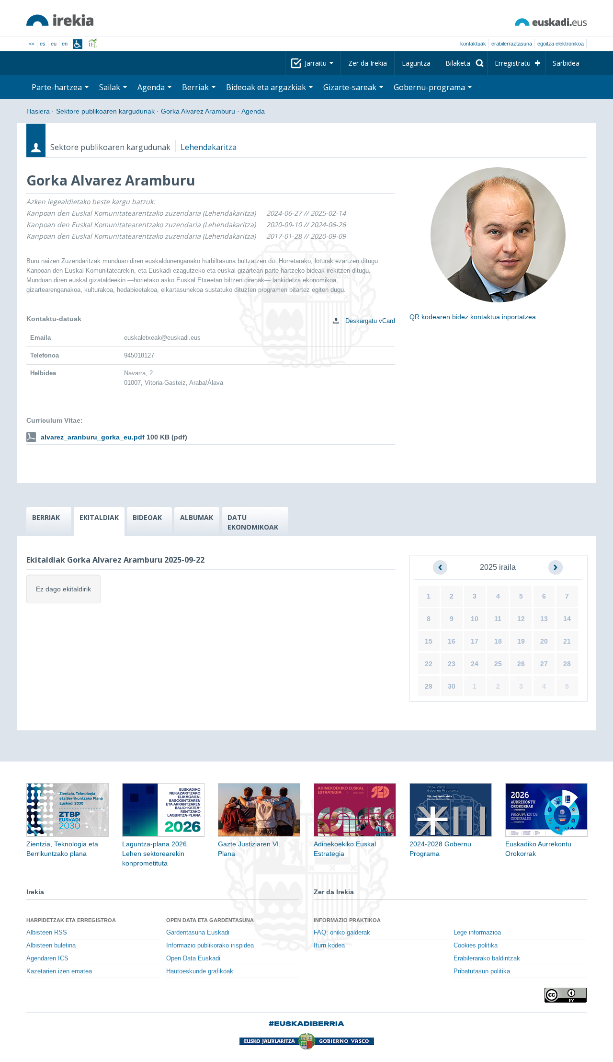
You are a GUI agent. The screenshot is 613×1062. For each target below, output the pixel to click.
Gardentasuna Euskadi (197, 932)
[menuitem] (462, 63)
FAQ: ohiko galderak (342, 932)
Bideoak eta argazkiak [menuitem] (267, 87)
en (65, 43)
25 (498, 664)
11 (497, 619)
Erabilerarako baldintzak (487, 958)
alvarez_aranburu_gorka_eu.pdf (93, 437)
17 (474, 641)
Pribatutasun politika (482, 971)
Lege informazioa (477, 932)
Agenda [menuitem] (152, 87)
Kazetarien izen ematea (59, 971)
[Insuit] (77, 44)
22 (428, 664)
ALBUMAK (196, 517)
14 (567, 619)
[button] (440, 567)
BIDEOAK (147, 517)
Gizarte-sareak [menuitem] (350, 87)
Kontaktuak (473, 43)
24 (474, 664)
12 (521, 619)
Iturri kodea (329, 945)
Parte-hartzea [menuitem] (58, 87)
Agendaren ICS (47, 958)
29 (428, 686)
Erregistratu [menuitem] (513, 63)
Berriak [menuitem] (196, 87)
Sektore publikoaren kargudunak (105, 111)
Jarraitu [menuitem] (317, 63)
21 (567, 641)
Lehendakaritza (209, 147)
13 (544, 619)
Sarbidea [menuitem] (566, 63)
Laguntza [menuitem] (416, 63)
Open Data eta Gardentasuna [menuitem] (210, 920)
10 (474, 619)
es (42, 43)
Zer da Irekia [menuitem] (367, 63)
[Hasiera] (59, 20)
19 (521, 641)
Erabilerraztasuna (511, 43)
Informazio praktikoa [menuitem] (347, 920)
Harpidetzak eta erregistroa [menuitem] (71, 920)
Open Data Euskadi (193, 958)
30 (451, 686)
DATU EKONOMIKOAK (252, 522)
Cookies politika (476, 945)
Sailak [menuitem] (110, 87)
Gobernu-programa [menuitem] (430, 87)
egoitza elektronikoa (560, 43)
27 (544, 664)
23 (451, 664)
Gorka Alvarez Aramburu (198, 111)
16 (451, 641)
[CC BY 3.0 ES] (566, 995)
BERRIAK (46, 517)
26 (521, 664)
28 (567, 664)
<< (31, 43)
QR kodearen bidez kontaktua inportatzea (472, 317)
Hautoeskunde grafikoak (199, 971)
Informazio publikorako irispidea (210, 945)
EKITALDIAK (99, 517)
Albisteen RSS (46, 932)
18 (498, 641)
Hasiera (38, 111)
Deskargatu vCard (369, 320)
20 (544, 641)
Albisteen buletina (51, 945)
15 (428, 641)
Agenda (253, 111)
